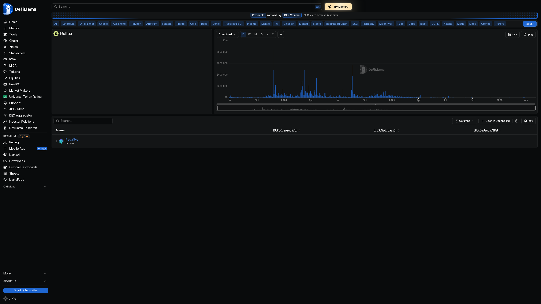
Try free (23, 136)
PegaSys (72, 139)
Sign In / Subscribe (25, 290)
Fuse (401, 23)
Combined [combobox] (225, 34)
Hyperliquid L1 (233, 23)
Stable (317, 23)
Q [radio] (262, 34)
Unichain (289, 23)
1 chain (70, 143)
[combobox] (187, 6)
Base (204, 23)
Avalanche (119, 23)
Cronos (485, 23)
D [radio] (243, 34)
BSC (355, 23)
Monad (303, 23)
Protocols (258, 15)
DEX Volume (292, 15)
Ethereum (69, 23)
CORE (435, 23)
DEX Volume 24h (285, 130)
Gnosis (103, 23)
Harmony (368, 23)
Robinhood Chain (336, 23)
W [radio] (249, 34)
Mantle (265, 23)
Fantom (167, 23)
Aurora (500, 23)
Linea (472, 23)
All (55, 23)
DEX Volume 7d (385, 130)
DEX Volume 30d (486, 130)
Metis (460, 23)
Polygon (136, 23)
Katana (448, 23)
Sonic (216, 23)
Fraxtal (181, 23)
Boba (412, 23)
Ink (277, 23)
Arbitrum (151, 23)
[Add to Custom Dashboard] (280, 34)
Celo (193, 23)
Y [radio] (267, 34)
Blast (423, 23)
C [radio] (273, 34)
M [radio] (255, 34)
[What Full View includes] (516, 121)
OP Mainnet (87, 23)
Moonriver (385, 23)
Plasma (251, 23)
